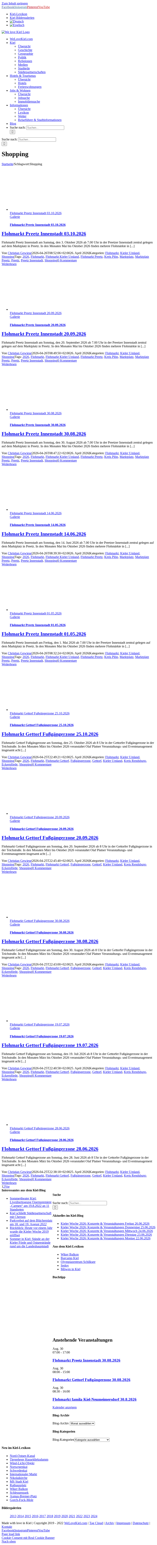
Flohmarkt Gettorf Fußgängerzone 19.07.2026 (40, 1024)
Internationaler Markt (23, 1474)
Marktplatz (126, 256)
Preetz (15, 260)
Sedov (65, 1265)
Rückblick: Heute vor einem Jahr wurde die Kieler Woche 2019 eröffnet (31, 1231)
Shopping (8, 256)
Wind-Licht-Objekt (22, 1463)
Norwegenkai (18, 1467)
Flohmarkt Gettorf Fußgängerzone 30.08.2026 (40, 921)
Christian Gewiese (19, 253)
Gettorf (96, 760)
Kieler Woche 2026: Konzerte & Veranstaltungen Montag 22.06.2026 (105, 1238)
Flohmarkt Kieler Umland (62, 256)
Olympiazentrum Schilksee (78, 1262)
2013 (13, 1516)
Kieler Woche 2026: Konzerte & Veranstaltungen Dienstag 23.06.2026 (106, 1234)
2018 (50, 1516)
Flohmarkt (112, 253)
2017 (42, 1516)
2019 (57, 1516)
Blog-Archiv (61, 1423)
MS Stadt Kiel (19, 1481)
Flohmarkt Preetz (92, 256)
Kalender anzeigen (65, 1407)
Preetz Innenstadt (32, 260)
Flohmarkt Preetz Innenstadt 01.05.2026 (36, 613)
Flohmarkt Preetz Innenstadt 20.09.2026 (36, 313)
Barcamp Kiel (70, 1258)
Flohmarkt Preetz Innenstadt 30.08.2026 (36, 413)
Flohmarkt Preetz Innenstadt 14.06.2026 (36, 513)
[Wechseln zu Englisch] (17, 25)
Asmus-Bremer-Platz (23, 1496)
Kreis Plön (111, 256)
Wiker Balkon (70, 1254)
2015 (28, 1516)
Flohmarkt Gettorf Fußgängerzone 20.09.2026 (40, 817)
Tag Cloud (96, 1523)
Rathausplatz (18, 1485)
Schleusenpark (19, 1492)
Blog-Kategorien (63, 1439)
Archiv (109, 1523)
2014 (20, 1516)
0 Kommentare (67, 260)
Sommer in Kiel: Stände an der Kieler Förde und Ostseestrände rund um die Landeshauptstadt (30, 1242)
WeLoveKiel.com (75, 1523)
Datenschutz (141, 1523)
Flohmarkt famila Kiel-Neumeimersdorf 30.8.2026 (95, 1399)
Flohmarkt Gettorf (57, 760)
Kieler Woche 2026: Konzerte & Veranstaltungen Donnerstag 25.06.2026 (108, 1227)
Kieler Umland (129, 253)
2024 (94, 1516)
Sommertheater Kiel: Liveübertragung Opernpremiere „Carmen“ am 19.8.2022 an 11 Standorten (31, 1204)
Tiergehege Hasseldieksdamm (29, 1459)
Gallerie (15, 217)
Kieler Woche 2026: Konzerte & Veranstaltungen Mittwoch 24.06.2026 (107, 1231)
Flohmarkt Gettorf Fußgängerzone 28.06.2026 (40, 1128)
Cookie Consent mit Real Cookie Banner (28, 1537)
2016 (35, 1516)
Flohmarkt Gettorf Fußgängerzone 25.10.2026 (40, 713)
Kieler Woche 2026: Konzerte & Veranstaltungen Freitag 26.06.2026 (105, 1223)
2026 (25, 256)
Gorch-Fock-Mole (21, 1500)
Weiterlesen (9, 264)
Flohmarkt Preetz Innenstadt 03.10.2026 (36, 213)
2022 (79, 1516)
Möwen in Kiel (70, 1269)
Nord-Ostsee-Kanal (22, 1456)
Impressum (123, 1523)
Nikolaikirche (18, 1478)
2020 (64, 1516)
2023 (86, 1516)
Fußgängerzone (81, 760)
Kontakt (7, 1526)
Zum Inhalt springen (15, 3)
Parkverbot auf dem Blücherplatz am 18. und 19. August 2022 (31, 1222)
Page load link (11, 1534)
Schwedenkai (18, 1470)
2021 (72, 1516)
